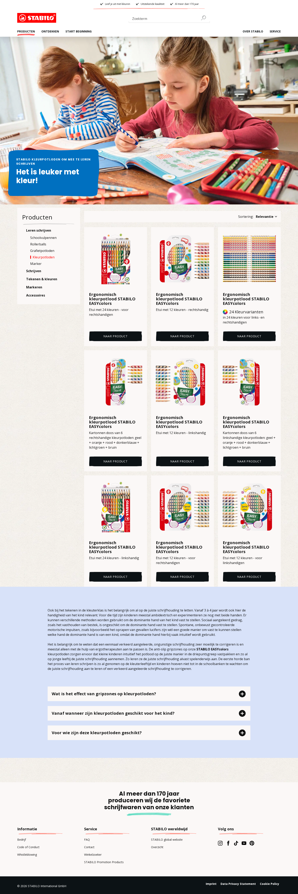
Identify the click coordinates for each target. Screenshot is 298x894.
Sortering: (245, 216)
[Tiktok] (236, 843)
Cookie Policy (269, 884)
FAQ (87, 839)
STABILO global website (167, 839)
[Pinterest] (252, 843)
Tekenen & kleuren (41, 279)
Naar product (115, 336)
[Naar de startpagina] (37, 18)
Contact (89, 847)
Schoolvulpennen (43, 237)
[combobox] (169, 19)
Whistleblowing (27, 854)
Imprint (211, 884)
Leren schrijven (38, 230)
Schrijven (33, 271)
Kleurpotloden (44, 257)
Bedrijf (21, 839)
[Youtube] (244, 843)
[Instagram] (220, 843)
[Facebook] (228, 843)
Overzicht (157, 847)
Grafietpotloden (42, 250)
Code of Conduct (28, 847)
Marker (36, 263)
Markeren (34, 287)
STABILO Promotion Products (104, 862)
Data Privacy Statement (238, 884)
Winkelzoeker (93, 854)
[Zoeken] (205, 18)
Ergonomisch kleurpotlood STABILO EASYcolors (112, 299)
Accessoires (35, 295)
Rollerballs (38, 244)
